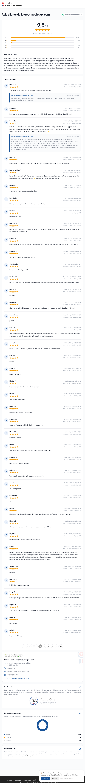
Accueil (9, 780)
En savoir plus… (32, 756)
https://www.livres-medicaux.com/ (18, 678)
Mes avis (18, 780)
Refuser (54, 779)
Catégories (27, 780)
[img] (19, 54)
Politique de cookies (66, 779)
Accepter (45, 779)
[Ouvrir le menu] (81, 4)
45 (61, 646)
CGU (34, 780)
